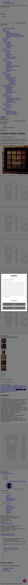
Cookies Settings (14, 300)
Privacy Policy (6, 296)
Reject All (14, 304)
